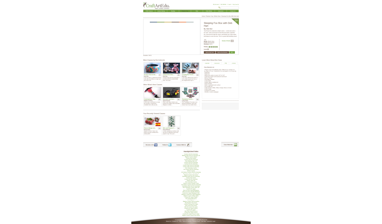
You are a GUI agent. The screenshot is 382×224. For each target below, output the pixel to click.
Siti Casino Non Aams (191, 205)
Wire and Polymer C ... (169, 128)
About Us (168, 221)
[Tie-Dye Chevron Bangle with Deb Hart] (152, 68)
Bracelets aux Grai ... (169, 99)
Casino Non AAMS (191, 158)
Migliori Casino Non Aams (191, 175)
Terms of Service (186, 221)
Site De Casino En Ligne (191, 207)
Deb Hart (209, 29)
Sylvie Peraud (166, 100)
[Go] (219, 8)
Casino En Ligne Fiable (191, 197)
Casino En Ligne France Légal (191, 214)
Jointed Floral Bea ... (168, 74)
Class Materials (228, 144)
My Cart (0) (236, 4)
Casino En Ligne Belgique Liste (191, 193)
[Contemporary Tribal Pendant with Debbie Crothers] (152, 92)
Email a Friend (226, 41)
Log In (229, 4)
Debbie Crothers (148, 100)
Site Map (203, 221)
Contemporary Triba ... (150, 99)
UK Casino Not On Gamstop (191, 169)
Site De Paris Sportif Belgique (191, 190)
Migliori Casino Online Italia (191, 196)
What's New (217, 16)
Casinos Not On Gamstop (191, 154)
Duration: (206, 44)
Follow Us (165, 145)
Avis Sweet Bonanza (191, 198)
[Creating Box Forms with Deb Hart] (190, 68)
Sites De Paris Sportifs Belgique (191, 191)
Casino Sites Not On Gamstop (191, 165)
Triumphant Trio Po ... (188, 99)
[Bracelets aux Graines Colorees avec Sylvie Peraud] (171, 92)
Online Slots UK (191, 180)
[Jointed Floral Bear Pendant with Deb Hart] (171, 68)
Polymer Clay (209, 16)
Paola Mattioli (166, 129)
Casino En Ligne (191, 189)
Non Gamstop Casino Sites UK (191, 187)
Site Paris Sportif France (191, 211)
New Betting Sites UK (191, 161)
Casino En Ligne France (191, 208)
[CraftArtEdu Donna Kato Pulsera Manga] (152, 121)
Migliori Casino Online (191, 157)
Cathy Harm (185, 100)
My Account (216, 4)
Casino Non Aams (191, 177)
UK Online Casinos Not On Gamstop (191, 172)
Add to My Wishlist (222, 52)
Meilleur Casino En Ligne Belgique (191, 194)
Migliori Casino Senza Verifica (191, 201)
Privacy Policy (196, 221)
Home (203, 16)
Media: (206, 41)
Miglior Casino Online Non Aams (191, 215)
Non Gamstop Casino (191, 168)
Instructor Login (211, 221)
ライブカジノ (191, 200)
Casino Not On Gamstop (191, 164)
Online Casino (191, 171)
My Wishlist (223, 4)
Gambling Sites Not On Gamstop (191, 176)
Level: (206, 42)
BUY (232, 52)
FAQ (180, 221)
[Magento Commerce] (156, 5)
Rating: (206, 46)
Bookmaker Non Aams (191, 203)
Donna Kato (147, 129)
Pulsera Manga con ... (150, 128)
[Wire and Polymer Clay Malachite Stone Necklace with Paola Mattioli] (171, 121)
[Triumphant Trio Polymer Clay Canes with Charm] (190, 92)
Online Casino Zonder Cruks (191, 183)
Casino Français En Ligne (191, 204)
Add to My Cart (210, 52)
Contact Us (175, 221)
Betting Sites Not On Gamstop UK (191, 155)
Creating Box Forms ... (188, 74)
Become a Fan (150, 145)
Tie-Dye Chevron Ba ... (150, 74)
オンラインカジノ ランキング (191, 173)
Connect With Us (181, 145)
